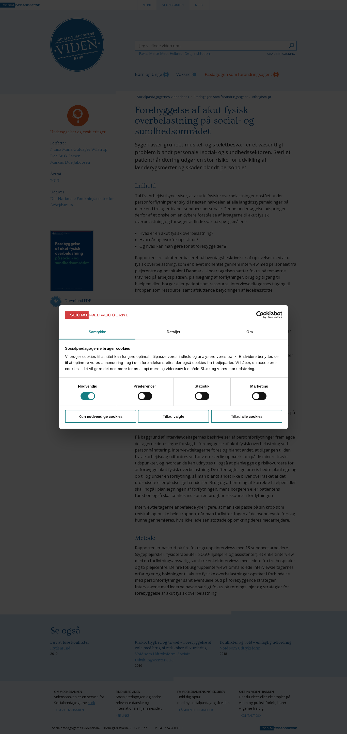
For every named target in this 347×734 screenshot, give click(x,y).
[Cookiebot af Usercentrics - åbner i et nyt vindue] (260, 315)
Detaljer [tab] (174, 332)
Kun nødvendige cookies (100, 416)
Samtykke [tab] (97, 332)
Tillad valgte (173, 416)
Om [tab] (249, 332)
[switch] (145, 396)
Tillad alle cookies (246, 416)
